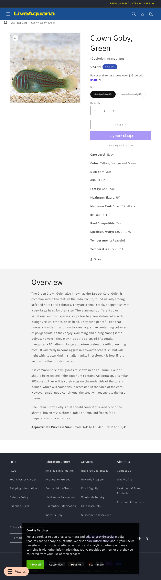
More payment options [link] (121, 145)
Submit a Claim (19, 506)
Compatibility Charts (59, 488)
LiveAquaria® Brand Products (129, 491)
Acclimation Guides (58, 479)
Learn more (96, 564)
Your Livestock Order (23, 479)
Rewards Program (92, 479)
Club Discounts (91, 506)
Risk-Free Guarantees (94, 470)
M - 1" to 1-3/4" (134, 95)
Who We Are (124, 479)
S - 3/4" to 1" (105, 95)
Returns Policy (19, 497)
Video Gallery (54, 515)
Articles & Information (60, 470)
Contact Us (124, 470)
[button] (8, 14)
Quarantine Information (61, 506)
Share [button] (98, 259)
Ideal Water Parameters (60, 497)
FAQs (13, 470)
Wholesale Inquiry (92, 497)
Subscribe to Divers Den (96, 515)
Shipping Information (23, 488)
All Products (19, 23)
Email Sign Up (90, 488)
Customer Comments (130, 502)
